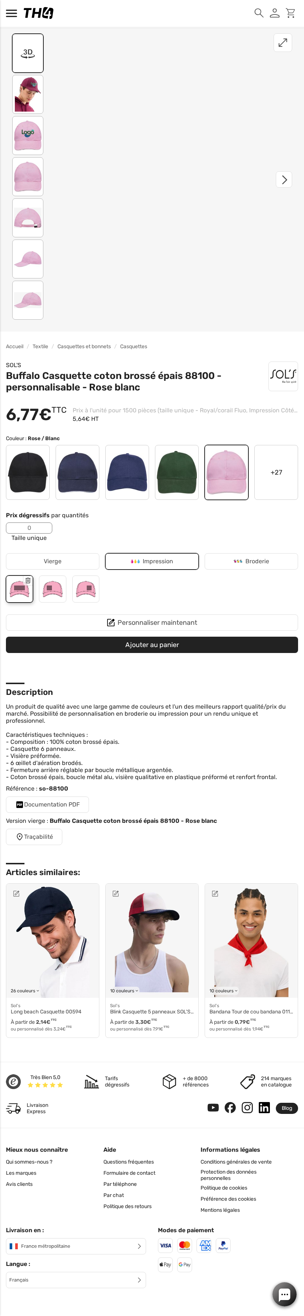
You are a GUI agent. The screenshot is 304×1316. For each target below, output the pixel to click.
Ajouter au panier (152, 645)
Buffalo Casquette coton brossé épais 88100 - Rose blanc (133, 820)
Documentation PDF (52, 804)
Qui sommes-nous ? (29, 1162)
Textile (40, 346)
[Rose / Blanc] (226, 472)
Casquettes (133, 346)
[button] (284, 1294)
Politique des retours (127, 1206)
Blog (287, 1108)
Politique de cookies (224, 1188)
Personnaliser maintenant (157, 623)
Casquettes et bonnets (84, 346)
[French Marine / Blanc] (77, 472)
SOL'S (13, 365)
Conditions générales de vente (236, 1162)
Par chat (113, 1195)
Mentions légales (220, 1210)
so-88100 (53, 788)
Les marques (21, 1173)
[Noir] (28, 472)
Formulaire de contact (129, 1173)
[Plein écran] (283, 42)
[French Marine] (127, 472)
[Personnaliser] (34, 894)
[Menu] (13, 13)
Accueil (14, 346)
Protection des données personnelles (229, 1175)
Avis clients (19, 1184)
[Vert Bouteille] (177, 472)
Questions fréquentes (128, 1162)
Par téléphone (120, 1184)
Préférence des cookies (228, 1199)
